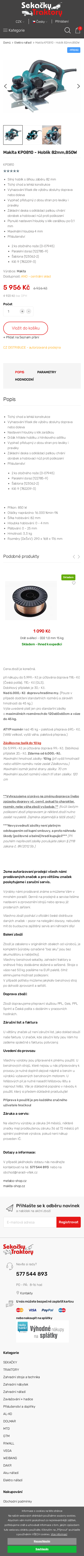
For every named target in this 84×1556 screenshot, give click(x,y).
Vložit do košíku (26, 328)
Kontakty (26, 1293)
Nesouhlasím (42, 1541)
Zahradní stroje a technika (21, 1377)
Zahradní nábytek (15, 1384)
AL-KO (7, 1414)
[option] (42, 86)
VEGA (7, 1451)
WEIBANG (10, 1458)
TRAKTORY (11, 1370)
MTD (6, 1429)
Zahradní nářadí (14, 1392)
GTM (6, 1436)
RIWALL (8, 1443)
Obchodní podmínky (17, 1501)
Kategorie (17, 30)
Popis (19, 372)
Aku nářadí (11, 1473)
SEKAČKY (10, 1362)
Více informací (59, 1534)
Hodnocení (24, 379)
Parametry (46, 372)
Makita (21, 271)
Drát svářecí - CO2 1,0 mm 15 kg (42, 638)
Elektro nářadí (23, 42)
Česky (40, 22)
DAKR (7, 1465)
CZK (19, 22)
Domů (7, 42)
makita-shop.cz (14, 1186)
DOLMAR (9, 1421)
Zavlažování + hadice (18, 1399)
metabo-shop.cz (14, 1181)
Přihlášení (62, 21)
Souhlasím (42, 1549)
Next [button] (78, 86)
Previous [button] (5, 86)
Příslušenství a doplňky (19, 1406)
